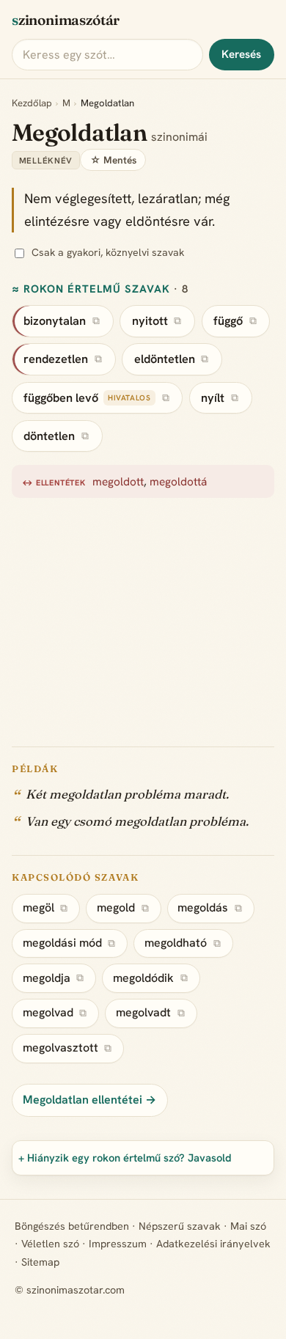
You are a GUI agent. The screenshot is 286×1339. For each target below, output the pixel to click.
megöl (38, 907)
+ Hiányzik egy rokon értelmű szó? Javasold (125, 1157)
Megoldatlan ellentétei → (89, 1099)
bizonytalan (54, 321)
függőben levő (60, 398)
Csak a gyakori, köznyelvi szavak (108, 252)
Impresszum (118, 1243)
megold (116, 907)
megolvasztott (60, 1047)
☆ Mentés (113, 159)
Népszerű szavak (180, 1226)
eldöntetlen (164, 359)
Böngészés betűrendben (72, 1226)
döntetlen (49, 436)
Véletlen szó (50, 1243)
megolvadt (143, 1012)
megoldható (175, 942)
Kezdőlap (32, 103)
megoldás (202, 907)
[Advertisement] (143, 614)
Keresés (241, 54)
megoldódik (143, 978)
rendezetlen (55, 359)
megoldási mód (62, 942)
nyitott (150, 321)
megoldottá (178, 481)
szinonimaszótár (66, 20)
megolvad (48, 1012)
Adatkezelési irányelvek (213, 1243)
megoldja (46, 978)
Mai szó (248, 1226)
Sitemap (40, 1262)
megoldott (118, 481)
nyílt (212, 398)
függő (228, 321)
